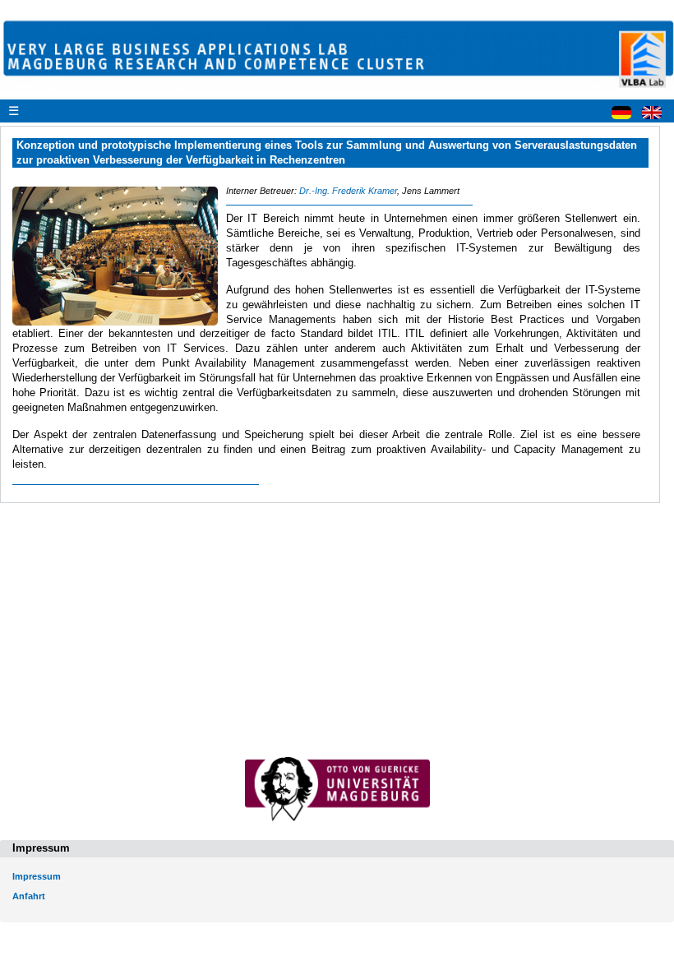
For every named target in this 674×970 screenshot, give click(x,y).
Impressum (36, 876)
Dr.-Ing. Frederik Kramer (348, 191)
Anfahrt (28, 896)
